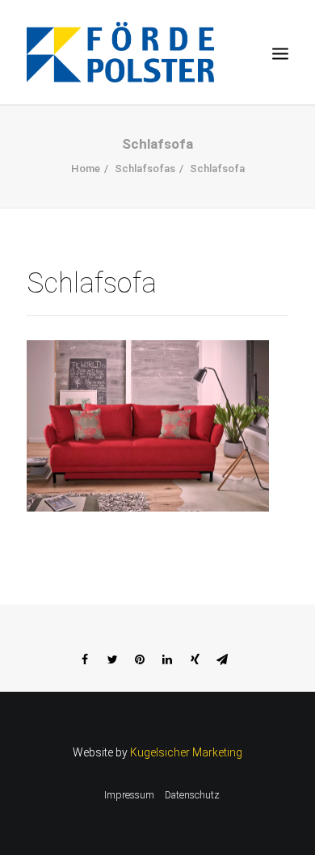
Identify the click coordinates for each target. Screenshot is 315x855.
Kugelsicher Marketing (186, 752)
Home (85, 168)
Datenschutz (192, 795)
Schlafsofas (145, 168)
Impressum (129, 795)
